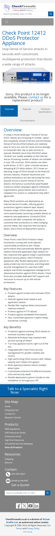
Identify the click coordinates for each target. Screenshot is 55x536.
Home (7, 406)
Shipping (9, 459)
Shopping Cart (12, 410)
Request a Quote (13, 417)
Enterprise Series (13, 436)
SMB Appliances (12, 429)
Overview (9, 109)
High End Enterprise (14, 440)
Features (27, 109)
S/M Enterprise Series (15, 432)
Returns (8, 462)
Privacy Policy (33, 528)
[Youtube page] (30, 507)
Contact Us (10, 413)
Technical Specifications (45, 110)
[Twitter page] (24, 507)
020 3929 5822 (32, 392)
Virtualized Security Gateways (19, 443)
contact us (36, 97)
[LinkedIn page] (36, 507)
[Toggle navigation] (6, 21)
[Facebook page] (18, 507)
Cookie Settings (27, 532)
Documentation (27, 120)
